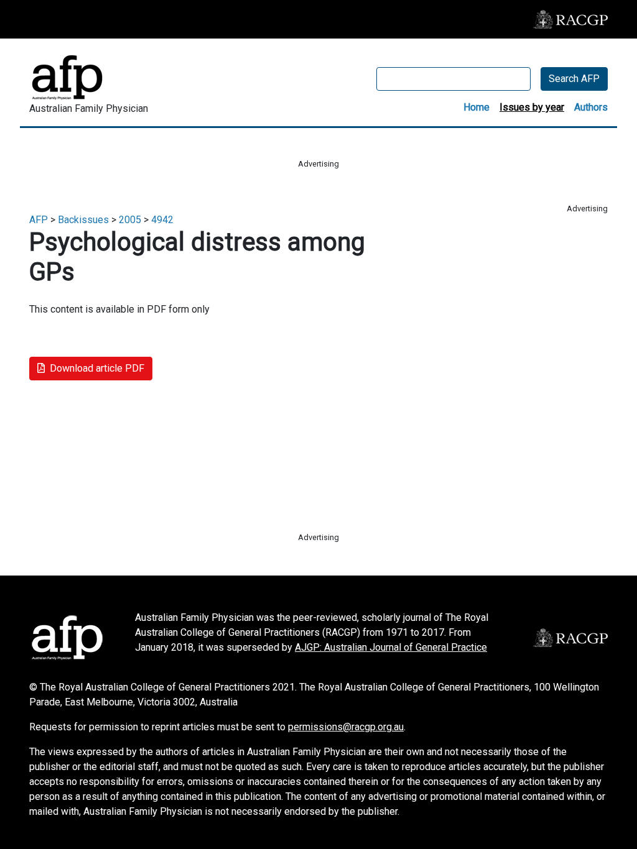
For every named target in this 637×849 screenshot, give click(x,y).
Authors (591, 107)
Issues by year (532, 107)
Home (476, 107)
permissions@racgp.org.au (346, 727)
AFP (38, 220)
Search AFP (574, 79)
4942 (162, 220)
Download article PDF (97, 368)
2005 (130, 220)
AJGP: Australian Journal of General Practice (391, 647)
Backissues (83, 220)
